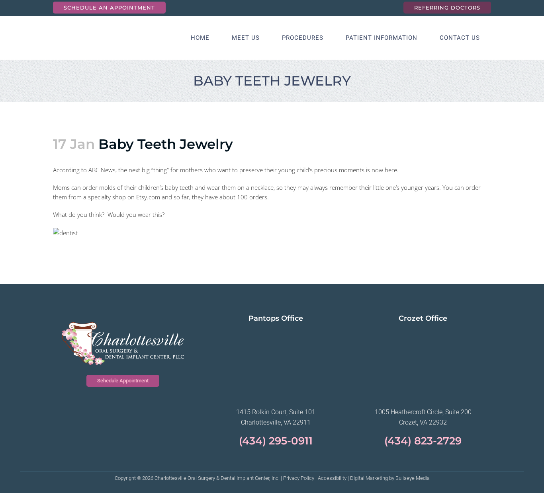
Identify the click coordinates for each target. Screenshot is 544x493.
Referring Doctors (447, 7)
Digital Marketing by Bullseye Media (390, 478)
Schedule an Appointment (109, 7)
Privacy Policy (298, 478)
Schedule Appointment (123, 381)
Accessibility (332, 478)
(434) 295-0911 (276, 441)
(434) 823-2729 (423, 441)
